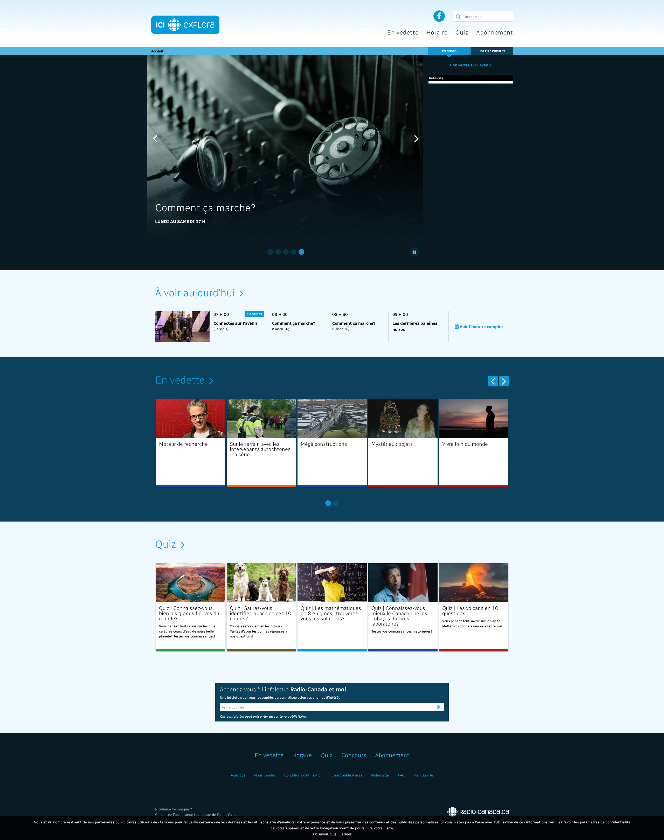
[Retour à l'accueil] (185, 25)
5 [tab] (301, 252)
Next (416, 138)
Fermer (345, 834)
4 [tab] (293, 252)
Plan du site (423, 775)
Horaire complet (492, 51)
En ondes (449, 51)
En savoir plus (324, 834)
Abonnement (494, 32)
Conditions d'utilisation (303, 775)
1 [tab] (270, 252)
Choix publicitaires (346, 775)
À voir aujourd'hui (195, 292)
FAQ (401, 775)
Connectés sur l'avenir (470, 65)
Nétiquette (380, 775)
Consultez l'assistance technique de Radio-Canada (198, 814)
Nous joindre (264, 775)
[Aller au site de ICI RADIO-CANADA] (478, 811)
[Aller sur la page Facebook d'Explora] (439, 15)
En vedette (403, 32)
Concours (353, 754)
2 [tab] (278, 252)
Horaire (437, 32)
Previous (155, 138)
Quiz (461, 32)
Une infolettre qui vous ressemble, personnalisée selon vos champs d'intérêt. (280, 697)
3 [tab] (286, 252)
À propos (238, 775)
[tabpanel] (286, 146)
